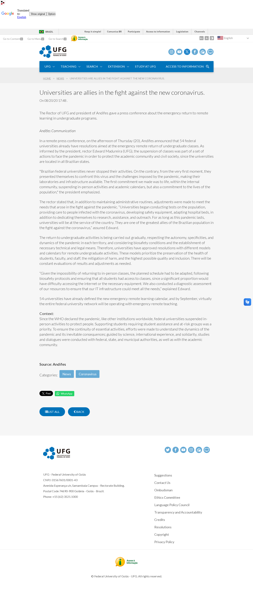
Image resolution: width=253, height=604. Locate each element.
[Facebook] (195, 52)
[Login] (3, 3)
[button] (48, 66)
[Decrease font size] (207, 38)
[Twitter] (187, 52)
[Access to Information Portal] (126, 565)
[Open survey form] (207, 66)
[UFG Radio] (202, 52)
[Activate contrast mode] (212, 38)
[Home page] (52, 57)
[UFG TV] (210, 52)
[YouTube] (179, 52)
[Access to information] (79, 38)
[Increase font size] (201, 38)
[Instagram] (171, 52)
